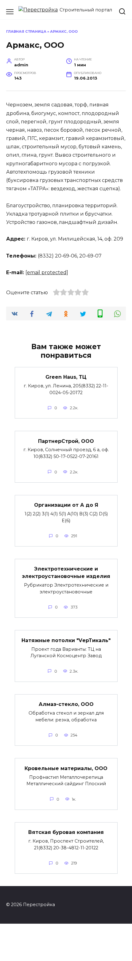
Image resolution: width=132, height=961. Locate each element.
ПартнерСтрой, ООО (66, 441)
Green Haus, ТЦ (66, 377)
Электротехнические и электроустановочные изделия (66, 572)
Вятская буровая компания (66, 832)
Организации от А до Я (66, 505)
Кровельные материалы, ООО (66, 768)
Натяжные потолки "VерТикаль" (66, 640)
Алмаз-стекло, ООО (66, 704)
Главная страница (26, 31)
